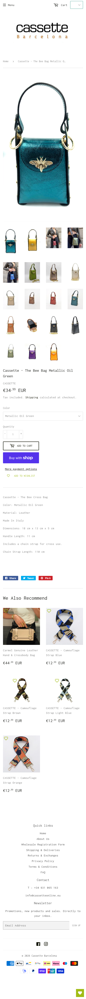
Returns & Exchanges (43, 855)
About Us (43, 838)
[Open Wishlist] (80, 993)
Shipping (31, 397)
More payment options (21, 469)
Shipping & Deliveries (43, 850)
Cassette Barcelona (44, 955)
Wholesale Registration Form (43, 844)
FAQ (43, 872)
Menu (11, 5)
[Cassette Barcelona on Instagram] (46, 944)
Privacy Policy (43, 861)
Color (6, 408)
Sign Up (76, 925)
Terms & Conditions (43, 866)
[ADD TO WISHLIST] (6, 611)
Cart (63, 5)
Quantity (8, 426)
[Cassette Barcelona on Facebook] (38, 944)
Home (6, 61)
